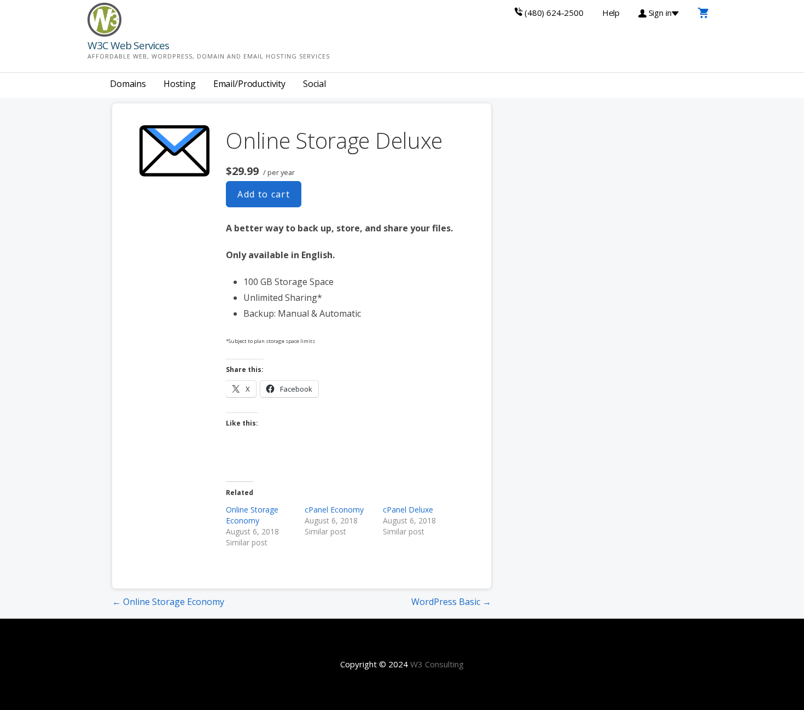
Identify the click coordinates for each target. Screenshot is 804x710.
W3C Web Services (128, 45)
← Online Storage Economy (168, 602)
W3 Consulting (437, 664)
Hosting (180, 84)
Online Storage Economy (252, 515)
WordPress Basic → (451, 602)
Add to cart (263, 194)
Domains (128, 84)
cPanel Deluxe (408, 509)
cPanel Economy (334, 509)
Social (314, 84)
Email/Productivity (249, 84)
